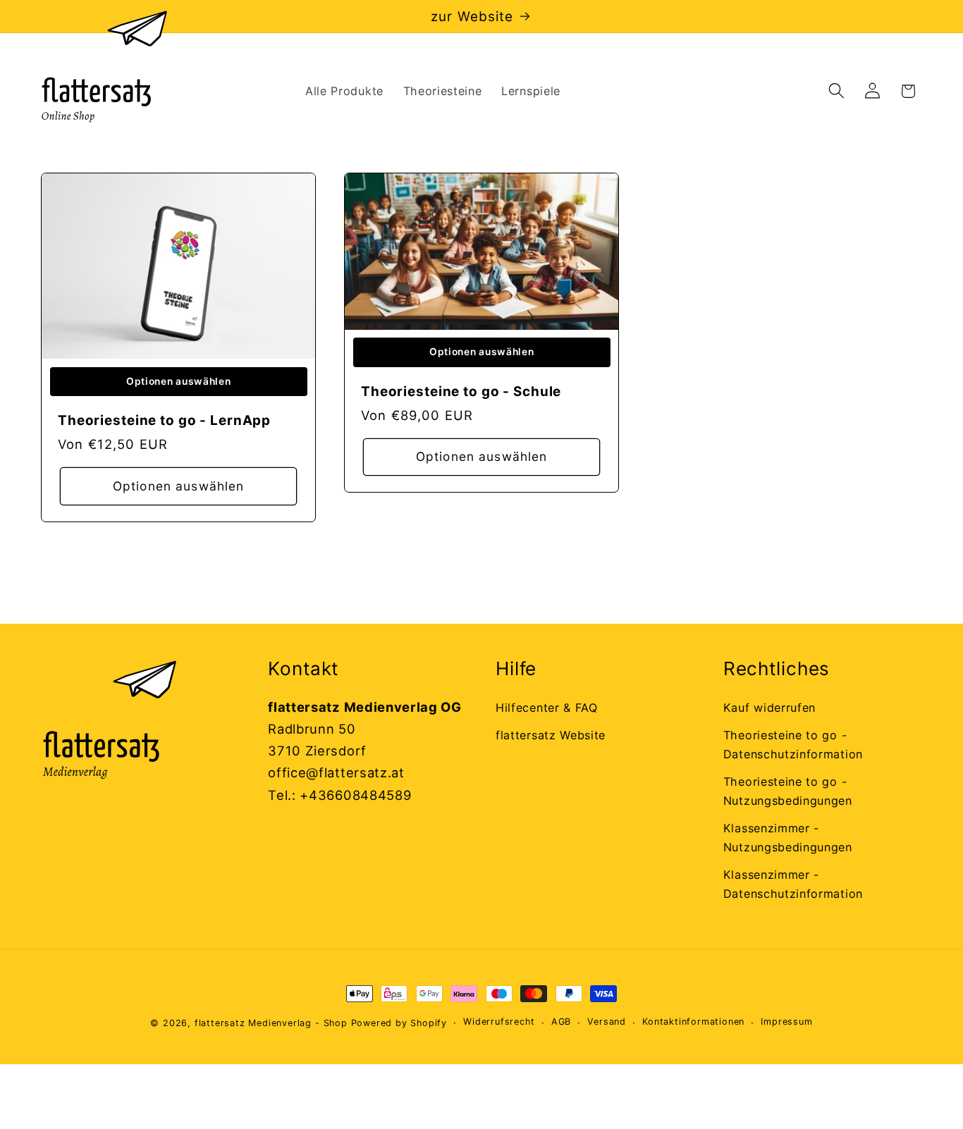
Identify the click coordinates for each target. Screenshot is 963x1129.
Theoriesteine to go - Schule (461, 391)
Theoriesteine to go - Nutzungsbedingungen (787, 791)
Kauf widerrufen (769, 708)
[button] (836, 91)
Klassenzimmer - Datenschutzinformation (793, 884)
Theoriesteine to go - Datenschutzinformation (793, 744)
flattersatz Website (551, 735)
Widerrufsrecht (498, 1022)
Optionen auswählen (178, 486)
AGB (561, 1022)
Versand (606, 1022)
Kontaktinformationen (693, 1022)
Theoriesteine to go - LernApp (164, 420)
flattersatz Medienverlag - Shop (271, 1023)
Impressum (786, 1022)
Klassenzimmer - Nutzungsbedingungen (787, 837)
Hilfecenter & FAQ (547, 708)
